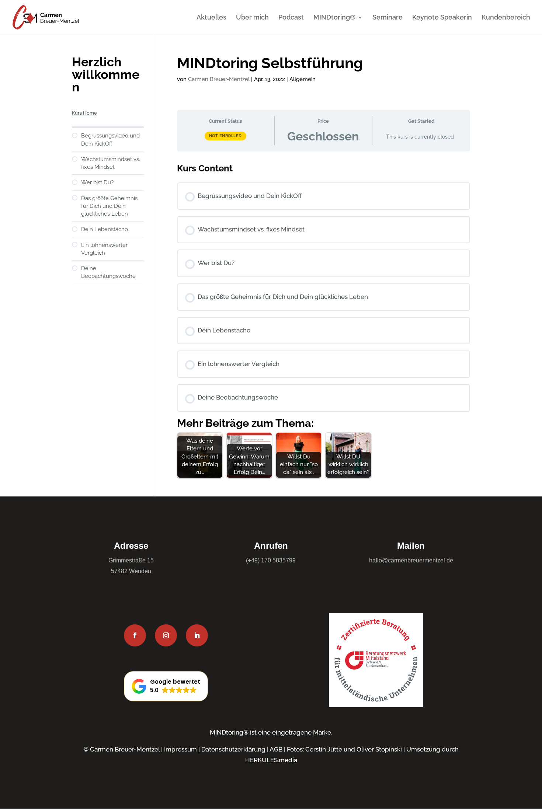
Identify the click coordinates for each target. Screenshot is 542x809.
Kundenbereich (506, 18)
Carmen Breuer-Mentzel (219, 79)
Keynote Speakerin (442, 18)
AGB (276, 749)
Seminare (387, 18)
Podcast (291, 18)
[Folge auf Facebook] (135, 635)
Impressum (180, 749)
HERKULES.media (271, 760)
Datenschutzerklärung (233, 749)
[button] (166, 686)
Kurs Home (84, 113)
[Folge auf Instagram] (166, 635)
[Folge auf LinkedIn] (197, 635)
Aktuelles (211, 18)
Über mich (252, 18)
